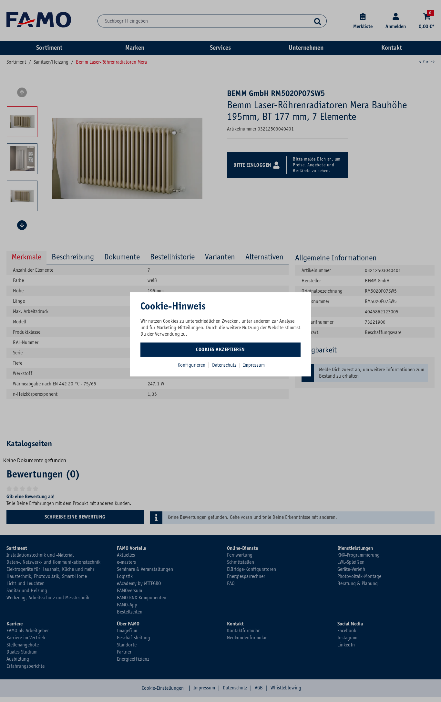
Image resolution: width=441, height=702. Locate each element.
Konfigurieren (191, 365)
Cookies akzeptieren (220, 349)
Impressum (254, 365)
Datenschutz (225, 365)
